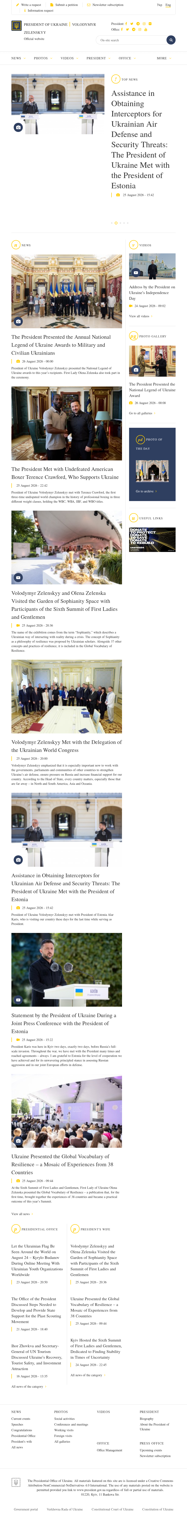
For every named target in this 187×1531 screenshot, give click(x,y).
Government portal (26, 1509)
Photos (61, 1412)
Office (103, 1443)
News (16, 1412)
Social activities (64, 1418)
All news (17, 1447)
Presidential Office (23, 1436)
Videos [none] (68, 58)
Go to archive (145, 491)
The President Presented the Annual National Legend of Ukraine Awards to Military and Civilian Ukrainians (61, 344)
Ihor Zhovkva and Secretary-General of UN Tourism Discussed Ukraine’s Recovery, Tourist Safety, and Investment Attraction (36, 1357)
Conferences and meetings (71, 1424)
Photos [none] (41, 58)
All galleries (62, 1441)
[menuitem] (20, 58)
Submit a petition (66, 5)
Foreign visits (63, 1436)
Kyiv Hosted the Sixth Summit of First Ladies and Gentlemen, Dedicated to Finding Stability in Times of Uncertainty (96, 1348)
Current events (20, 1418)
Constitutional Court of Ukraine (112, 1509)
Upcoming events (151, 1450)
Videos (103, 1412)
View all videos (139, 316)
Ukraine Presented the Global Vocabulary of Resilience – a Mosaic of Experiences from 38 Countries (62, 1164)
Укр (159, 5)
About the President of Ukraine (154, 1426)
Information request (40, 10)
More (162, 58)
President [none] (97, 58)
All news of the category (27, 1386)
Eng (168, 5)
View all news (21, 1214)
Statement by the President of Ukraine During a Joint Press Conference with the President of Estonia (63, 1023)
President (149, 1412)
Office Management (109, 1450)
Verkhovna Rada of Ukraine (65, 1509)
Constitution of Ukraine (157, 1509)
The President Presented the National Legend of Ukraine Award (152, 389)
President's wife (21, 1441)
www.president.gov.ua (91, 1490)
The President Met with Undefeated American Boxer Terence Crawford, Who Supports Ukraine (65, 473)
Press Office (152, 1443)
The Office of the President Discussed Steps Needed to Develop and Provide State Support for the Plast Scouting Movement (36, 1310)
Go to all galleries (141, 413)
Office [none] (125, 58)
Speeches (17, 1424)
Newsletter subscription (108, 5)
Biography (146, 1418)
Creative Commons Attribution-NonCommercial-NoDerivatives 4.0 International (100, 1482)
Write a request (31, 5)
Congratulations (21, 1430)
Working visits (64, 1430)
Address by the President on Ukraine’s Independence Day (152, 292)
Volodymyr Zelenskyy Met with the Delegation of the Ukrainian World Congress (66, 746)
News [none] (16, 58)
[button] (132, 23)
